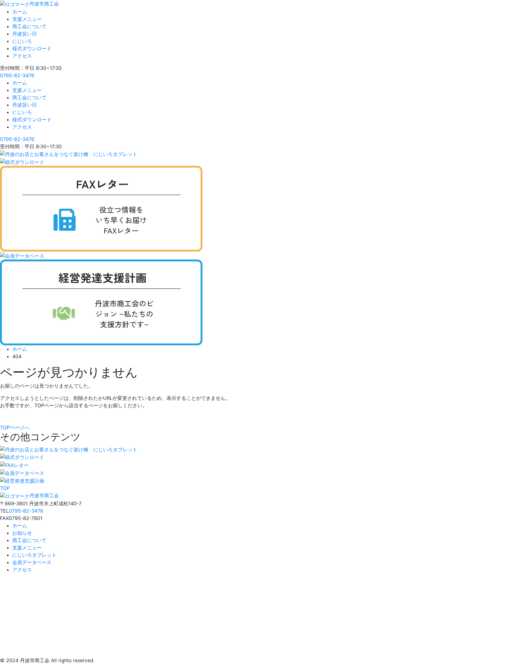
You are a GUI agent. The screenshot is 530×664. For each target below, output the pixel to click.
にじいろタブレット (34, 555)
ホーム (19, 12)
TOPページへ (14, 427)
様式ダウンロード (32, 48)
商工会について (29, 26)
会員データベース (32, 562)
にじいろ (22, 41)
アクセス (22, 56)
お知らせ (22, 533)
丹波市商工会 (44, 4)
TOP (5, 488)
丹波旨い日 (24, 34)
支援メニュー (27, 19)
